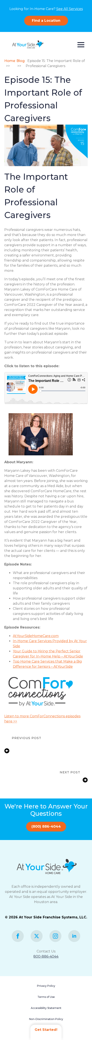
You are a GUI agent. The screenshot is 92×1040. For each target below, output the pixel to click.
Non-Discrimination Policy (46, 1019)
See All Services (69, 9)
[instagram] (55, 936)
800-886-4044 (45, 956)
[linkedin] (74, 936)
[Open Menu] (80, 44)
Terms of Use (46, 996)
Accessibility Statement (46, 1008)
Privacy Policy (46, 985)
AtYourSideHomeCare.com (36, 636)
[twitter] (37, 936)
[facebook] (18, 936)
